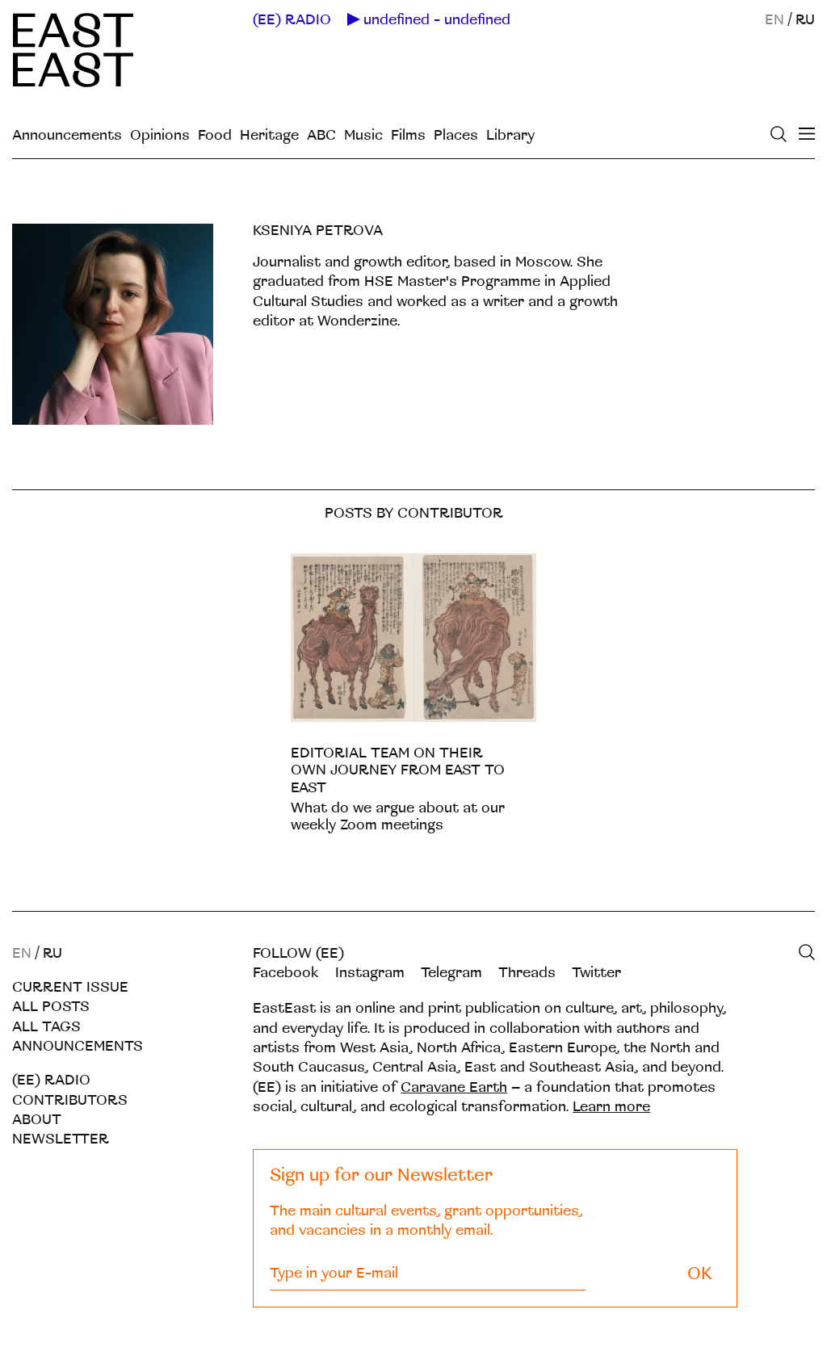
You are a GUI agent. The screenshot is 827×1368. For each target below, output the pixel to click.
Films (408, 135)
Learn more (611, 1106)
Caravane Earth (454, 1087)
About (36, 1119)
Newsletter (60, 1139)
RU (805, 19)
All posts (51, 1006)
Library (510, 135)
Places (456, 135)
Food (215, 135)
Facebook (286, 972)
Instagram (370, 972)
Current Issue (70, 987)
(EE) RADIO (292, 20)
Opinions (160, 135)
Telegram (451, 972)
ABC (321, 135)
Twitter (596, 972)
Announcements (67, 135)
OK (699, 1274)
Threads (527, 972)
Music (363, 135)
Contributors (70, 1100)
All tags (46, 1026)
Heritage (269, 135)
